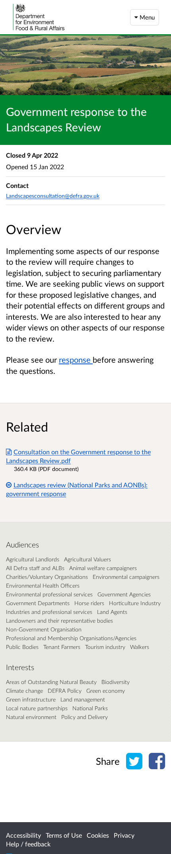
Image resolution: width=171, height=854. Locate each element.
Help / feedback (28, 844)
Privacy (124, 835)
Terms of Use (64, 835)
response (76, 359)
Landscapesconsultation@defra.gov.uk (52, 195)
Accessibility (23, 835)
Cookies (98, 835)
